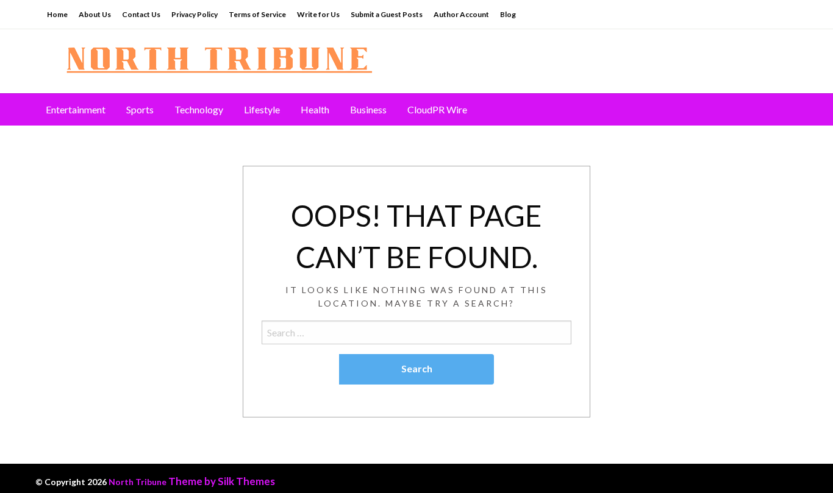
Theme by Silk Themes (221, 481)
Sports (140, 109)
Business (368, 109)
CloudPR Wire (437, 109)
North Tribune (137, 482)
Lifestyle (262, 109)
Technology (198, 109)
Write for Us (318, 14)
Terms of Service (257, 14)
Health (315, 109)
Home (57, 14)
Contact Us (141, 14)
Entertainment (75, 109)
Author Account (461, 14)
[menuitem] (75, 110)
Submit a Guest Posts (387, 14)
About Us (95, 14)
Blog (508, 14)
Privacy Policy (194, 14)
